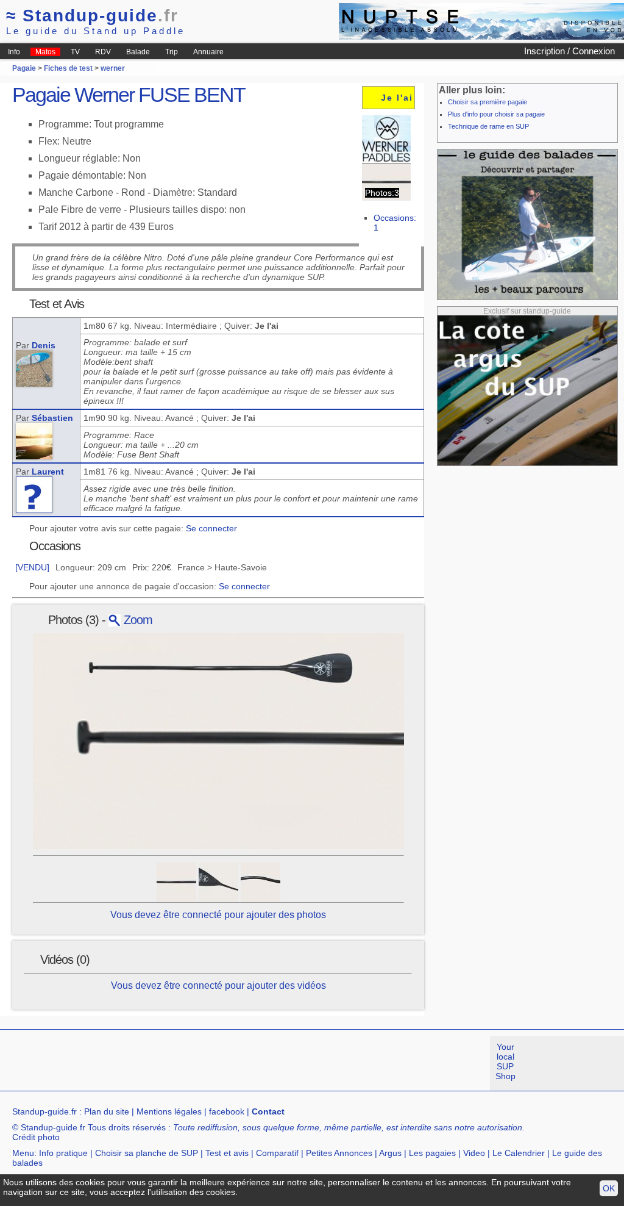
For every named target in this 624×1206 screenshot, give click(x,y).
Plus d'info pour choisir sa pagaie (496, 114)
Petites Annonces (339, 1153)
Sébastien (52, 418)
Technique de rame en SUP (488, 126)
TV (75, 52)
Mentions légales (169, 1111)
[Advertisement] (222, 1063)
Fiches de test (68, 68)
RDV (103, 52)
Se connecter (211, 528)
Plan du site (106, 1111)
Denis (43, 345)
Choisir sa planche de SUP (146, 1153)
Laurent (48, 471)
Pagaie (24, 68)
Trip (171, 52)
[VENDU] (32, 567)
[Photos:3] (386, 182)
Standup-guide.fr (44, 1111)
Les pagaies (432, 1153)
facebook (226, 1111)
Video (474, 1153)
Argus (390, 1153)
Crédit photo (36, 1137)
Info (14, 52)
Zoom (136, 619)
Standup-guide (92, 15)
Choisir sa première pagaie (487, 102)
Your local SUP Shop (505, 1061)
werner (113, 68)
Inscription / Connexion (569, 51)
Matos (45, 52)
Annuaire (208, 52)
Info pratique (63, 1153)
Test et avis (227, 1153)
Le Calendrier (518, 1153)
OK (609, 1188)
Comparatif (277, 1153)
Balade (138, 52)
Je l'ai (397, 97)
